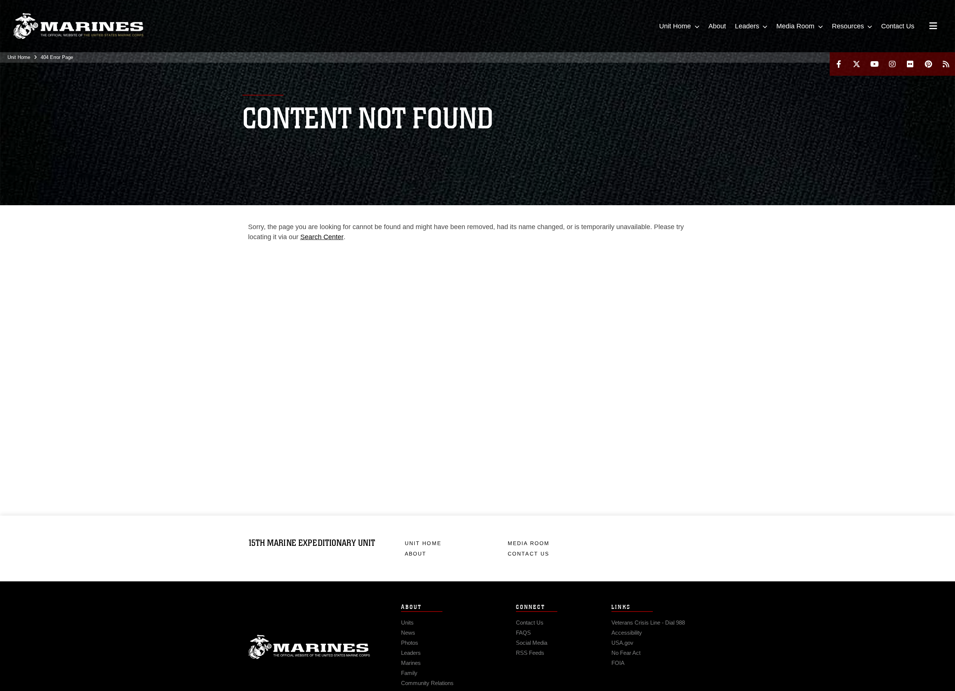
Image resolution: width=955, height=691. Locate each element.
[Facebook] (839, 64)
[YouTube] (874, 64)
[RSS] (946, 64)
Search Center (322, 237)
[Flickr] (910, 64)
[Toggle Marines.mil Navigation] (933, 26)
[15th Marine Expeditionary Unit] (78, 26)
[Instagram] (892, 64)
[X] (856, 64)
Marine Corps (309, 647)
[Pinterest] (928, 64)
